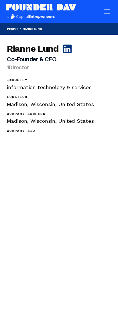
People (12, 28)
